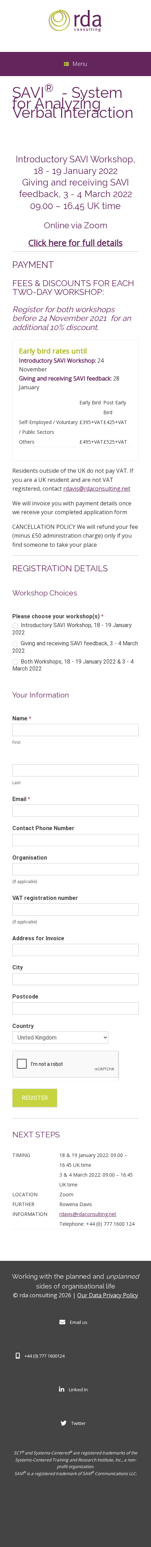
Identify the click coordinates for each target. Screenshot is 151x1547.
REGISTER (35, 1098)
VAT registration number (45, 898)
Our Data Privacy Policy (107, 1295)
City (17, 967)
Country (23, 1026)
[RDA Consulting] (75, 20)
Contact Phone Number (43, 828)
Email (21, 799)
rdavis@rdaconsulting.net (96, 488)
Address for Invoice (38, 938)
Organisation (29, 857)
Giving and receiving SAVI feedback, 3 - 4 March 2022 (75, 647)
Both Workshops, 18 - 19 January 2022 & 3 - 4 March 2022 (72, 665)
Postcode (25, 996)
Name (21, 718)
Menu (79, 64)
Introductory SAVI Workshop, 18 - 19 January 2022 (72, 629)
